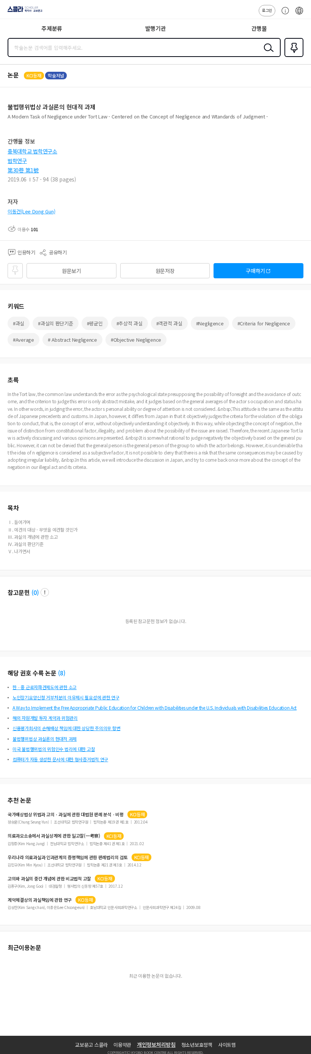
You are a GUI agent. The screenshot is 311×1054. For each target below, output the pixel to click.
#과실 (18, 323)
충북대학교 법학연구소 (32, 151)
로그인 (267, 10)
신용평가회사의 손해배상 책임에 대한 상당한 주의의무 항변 (66, 728)
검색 (267, 53)
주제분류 (51, 28)
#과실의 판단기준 (55, 323)
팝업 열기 (45, 592)
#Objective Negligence (136, 339)
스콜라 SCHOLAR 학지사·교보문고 (23, 11)
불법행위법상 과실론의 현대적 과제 (45, 738)
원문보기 (71, 271)
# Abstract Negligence (72, 339)
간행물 (259, 28)
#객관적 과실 (169, 323)
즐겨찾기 (292, 56)
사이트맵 (227, 1044)
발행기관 (155, 28)
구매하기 (255, 271)
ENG (299, 14)
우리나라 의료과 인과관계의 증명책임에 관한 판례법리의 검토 (68, 857)
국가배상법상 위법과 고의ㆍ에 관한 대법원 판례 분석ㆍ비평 (66, 814)
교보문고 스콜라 (91, 1044)
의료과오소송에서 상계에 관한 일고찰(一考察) (54, 836)
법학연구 (17, 160)
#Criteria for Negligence (263, 323)
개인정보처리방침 (156, 1044)
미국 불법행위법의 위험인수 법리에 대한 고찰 (54, 749)
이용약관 (122, 1044)
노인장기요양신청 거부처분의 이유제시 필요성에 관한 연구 (66, 697)
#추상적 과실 (129, 323)
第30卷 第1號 (23, 170)
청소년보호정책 (196, 1044)
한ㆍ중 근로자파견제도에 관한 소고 (45, 687)
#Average (23, 339)
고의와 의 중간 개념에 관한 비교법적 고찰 (49, 879)
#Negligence (210, 323)
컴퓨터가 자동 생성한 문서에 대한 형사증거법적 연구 (60, 759)
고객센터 (283, 14)
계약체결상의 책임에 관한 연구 (40, 900)
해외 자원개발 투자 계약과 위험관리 (45, 718)
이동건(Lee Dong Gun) (31, 211)
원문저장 (165, 271)
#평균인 (95, 323)
